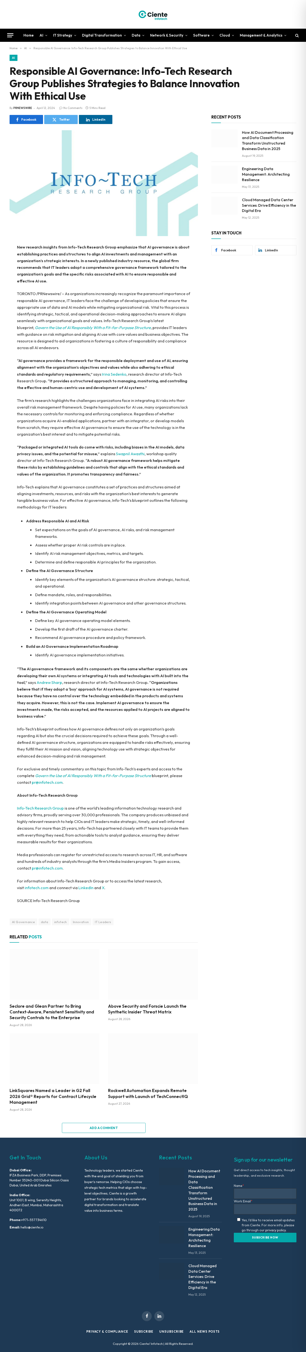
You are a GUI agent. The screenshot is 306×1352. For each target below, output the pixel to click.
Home (28, 35)
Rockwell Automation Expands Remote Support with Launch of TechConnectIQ (148, 1093)
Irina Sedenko (114, 374)
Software (201, 35)
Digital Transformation (102, 35)
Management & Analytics (261, 35)
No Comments (72, 108)
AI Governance (23, 922)
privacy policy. (275, 1230)
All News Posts (205, 1331)
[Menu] (10, 35)
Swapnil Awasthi (130, 453)
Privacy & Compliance (107, 1331)
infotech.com (37, 887)
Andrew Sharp (49, 682)
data (44, 922)
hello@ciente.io (32, 1227)
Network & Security (166, 35)
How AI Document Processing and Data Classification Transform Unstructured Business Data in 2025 (267, 140)
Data (136, 35)
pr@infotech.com (47, 782)
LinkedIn (85, 887)
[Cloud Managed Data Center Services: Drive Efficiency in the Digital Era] (224, 206)
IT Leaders (103, 922)
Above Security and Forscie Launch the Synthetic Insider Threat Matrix (147, 1009)
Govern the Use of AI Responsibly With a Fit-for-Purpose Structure (93, 327)
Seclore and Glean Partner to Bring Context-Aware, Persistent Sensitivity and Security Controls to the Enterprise (52, 1012)
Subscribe (143, 1331)
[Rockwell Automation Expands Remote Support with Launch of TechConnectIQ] (153, 1058)
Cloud (224, 35)
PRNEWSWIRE (22, 108)
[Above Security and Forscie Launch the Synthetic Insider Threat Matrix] (153, 974)
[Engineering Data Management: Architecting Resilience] (224, 175)
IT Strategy (62, 35)
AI (41, 35)
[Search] (296, 35)
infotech (60, 922)
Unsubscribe (171, 1331)
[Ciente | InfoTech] (153, 14)
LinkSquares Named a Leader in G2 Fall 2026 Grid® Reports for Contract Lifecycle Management (53, 1096)
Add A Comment (104, 1128)
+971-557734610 (34, 1220)
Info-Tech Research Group (40, 808)
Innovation (81, 922)
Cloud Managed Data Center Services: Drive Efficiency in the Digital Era (269, 205)
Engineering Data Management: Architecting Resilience (266, 174)
